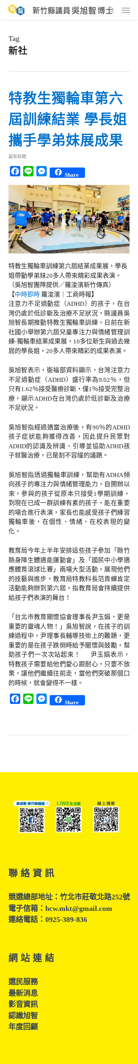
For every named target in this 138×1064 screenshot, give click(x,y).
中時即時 (28, 294)
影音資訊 (23, 1004)
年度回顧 (23, 1027)
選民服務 (23, 982)
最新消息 (23, 993)
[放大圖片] (69, 256)
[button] (126, 10)
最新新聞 (17, 156)
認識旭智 (23, 1016)
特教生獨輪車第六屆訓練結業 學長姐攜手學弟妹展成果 (67, 119)
